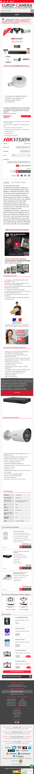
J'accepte (17, 392)
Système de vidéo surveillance (13, 19)
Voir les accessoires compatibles (18, 182)
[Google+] (25, 175)
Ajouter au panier (24, 171)
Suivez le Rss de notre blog (12, 676)
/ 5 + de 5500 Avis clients (27, 770)
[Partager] (18, 175)
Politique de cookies (6, 388)
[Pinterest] (29, 175)
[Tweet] (21, 175)
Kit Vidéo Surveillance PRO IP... (10, 607)
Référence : (6, 113)
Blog (23, 699)
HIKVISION (16, 188)
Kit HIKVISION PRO (9, 20)
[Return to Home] (4, 19)
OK (32, 10)
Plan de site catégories (17, 764)
